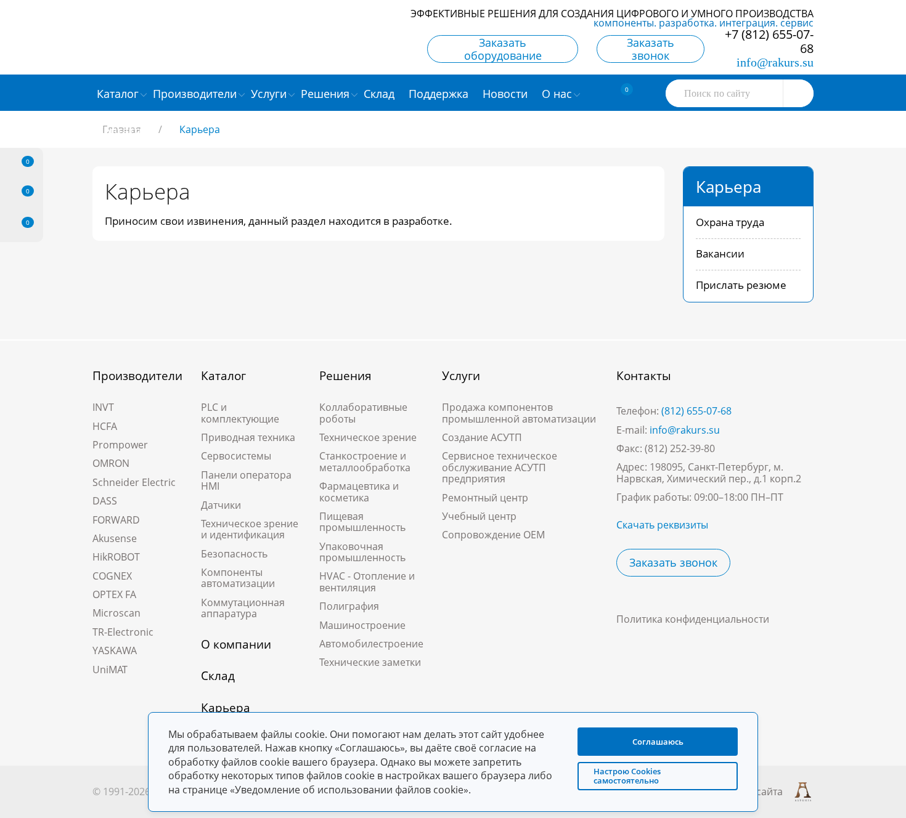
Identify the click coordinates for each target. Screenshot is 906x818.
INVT (103, 407)
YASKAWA (114, 650)
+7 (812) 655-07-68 (769, 41)
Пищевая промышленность (362, 521)
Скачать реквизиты (662, 524)
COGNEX (112, 576)
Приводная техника (248, 437)
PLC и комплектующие (240, 412)
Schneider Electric (134, 482)
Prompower (120, 445)
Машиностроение (362, 625)
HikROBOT (116, 557)
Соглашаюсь (658, 741)
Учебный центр (479, 516)
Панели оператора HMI (246, 480)
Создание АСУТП (482, 437)
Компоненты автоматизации (238, 577)
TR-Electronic (122, 632)
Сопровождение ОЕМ (493, 534)
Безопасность (234, 554)
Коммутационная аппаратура (243, 608)
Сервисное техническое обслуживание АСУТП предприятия (499, 467)
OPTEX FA (114, 594)
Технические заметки (370, 662)
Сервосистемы (236, 456)
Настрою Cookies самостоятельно (627, 776)
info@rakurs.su (775, 62)
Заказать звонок (650, 49)
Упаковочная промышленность (362, 552)
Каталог (223, 376)
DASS (104, 501)
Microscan (116, 613)
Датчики (221, 505)
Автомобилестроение (371, 643)
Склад (218, 676)
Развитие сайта (746, 791)
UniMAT (110, 669)
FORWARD (116, 520)
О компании (236, 644)
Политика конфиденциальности (692, 619)
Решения (345, 376)
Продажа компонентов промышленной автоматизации (519, 412)
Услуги (461, 376)
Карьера (225, 708)
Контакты (643, 376)
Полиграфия (349, 606)
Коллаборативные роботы (363, 412)
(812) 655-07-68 (696, 411)
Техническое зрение (368, 437)
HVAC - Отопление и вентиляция (367, 581)
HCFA (104, 426)
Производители (137, 376)
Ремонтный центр (485, 497)
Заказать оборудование (503, 49)
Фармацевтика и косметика (359, 491)
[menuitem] (380, 93)
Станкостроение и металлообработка (364, 461)
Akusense (114, 538)
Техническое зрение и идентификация (249, 529)
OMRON (110, 463)
